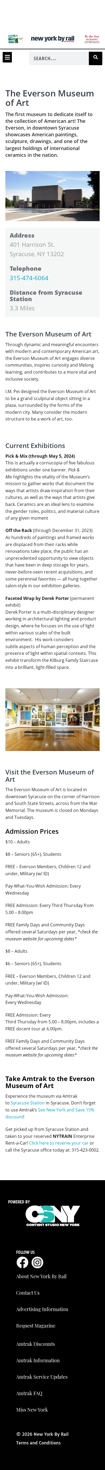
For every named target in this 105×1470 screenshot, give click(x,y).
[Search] (95, 58)
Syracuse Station (28, 1103)
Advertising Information (42, 1309)
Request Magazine (35, 1325)
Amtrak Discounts (35, 1344)
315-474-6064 (29, 278)
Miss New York (32, 1409)
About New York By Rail (41, 1276)
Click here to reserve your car (59, 1143)
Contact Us (28, 1293)
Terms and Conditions (38, 1442)
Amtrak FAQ (29, 1393)
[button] (7, 57)
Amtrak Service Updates (42, 1377)
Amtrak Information (38, 1360)
